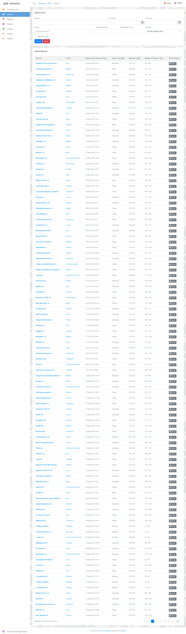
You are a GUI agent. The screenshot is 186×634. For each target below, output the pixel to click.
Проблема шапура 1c (44, 392)
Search (38, 41)
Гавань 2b (39, 426)
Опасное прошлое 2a (44, 353)
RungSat (69, 526)
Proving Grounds (72, 264)
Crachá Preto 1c (42, 225)
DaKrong (69, 576)
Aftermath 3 (40, 509)
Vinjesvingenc (71, 102)
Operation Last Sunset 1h (45, 370)
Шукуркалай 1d (42, 543)
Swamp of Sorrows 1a (44, 136)
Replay (173, 63)
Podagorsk (70, 219)
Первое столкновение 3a (45, 125)
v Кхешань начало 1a (44, 532)
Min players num (102, 27)
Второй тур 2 (41, 91)
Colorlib (123, 631)
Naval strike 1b (41, 236)
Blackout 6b (40, 431)
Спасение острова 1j (44, 242)
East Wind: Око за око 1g (45, 604)
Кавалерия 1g (41, 247)
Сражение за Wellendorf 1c (46, 80)
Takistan (69, 108)
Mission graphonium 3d (44, 442)
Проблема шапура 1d (44, 208)
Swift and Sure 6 (42, 314)
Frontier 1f (40, 565)
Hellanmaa (70, 74)
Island (37, 27)
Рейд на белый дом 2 (44, 320)
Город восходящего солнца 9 (47, 192)
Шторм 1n (40, 197)
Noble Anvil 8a (41, 521)
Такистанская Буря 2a (44, 108)
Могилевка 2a (41, 554)
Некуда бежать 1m (43, 203)
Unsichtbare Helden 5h (44, 130)
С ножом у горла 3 (43, 515)
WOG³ (50, 3)
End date (149, 18)
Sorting (148, 27)
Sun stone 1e (40, 147)
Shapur (68, 208)
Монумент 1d (41, 337)
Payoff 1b (39, 415)
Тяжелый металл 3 (43, 253)
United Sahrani (71, 298)
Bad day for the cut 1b (44, 470)
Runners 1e (40, 153)
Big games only (43, 36)
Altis (67, 63)
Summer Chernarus (73, 158)
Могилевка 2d (41, 158)
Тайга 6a (39, 275)
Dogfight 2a (40, 292)
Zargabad (69, 359)
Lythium (69, 125)
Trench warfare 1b (43, 437)
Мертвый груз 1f (42, 482)
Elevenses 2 (40, 325)
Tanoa (68, 147)
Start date (112, 18)
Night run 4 (40, 286)
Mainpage (42, 3)
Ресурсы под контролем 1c (46, 63)
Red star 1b (40, 610)
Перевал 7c (40, 331)
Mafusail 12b (41, 359)
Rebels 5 (39, 113)
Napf (67, 153)
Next (178, 621)
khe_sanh (69, 532)
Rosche (68, 80)
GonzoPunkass (106, 631)
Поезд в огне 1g (42, 119)
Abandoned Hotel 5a (43, 231)
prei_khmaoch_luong (73, 537)
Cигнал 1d (40, 169)
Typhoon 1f (40, 487)
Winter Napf (70, 164)
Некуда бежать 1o (43, 86)
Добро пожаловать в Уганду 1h (48, 270)
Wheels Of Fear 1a (42, 180)
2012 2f (39, 364)
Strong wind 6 (41, 97)
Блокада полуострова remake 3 (48, 498)
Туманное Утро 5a (43, 348)
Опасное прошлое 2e (44, 219)
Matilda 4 (39, 599)
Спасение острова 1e (44, 476)
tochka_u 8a (40, 102)
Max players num (127, 27)
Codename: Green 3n (43, 387)
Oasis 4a (39, 459)
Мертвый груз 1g (42, 303)
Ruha (68, 119)
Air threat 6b (40, 548)
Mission (37, 18)
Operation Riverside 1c (44, 258)
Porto (68, 130)
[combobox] (65, 31)
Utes (67, 470)
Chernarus (69, 192)
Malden (68, 69)
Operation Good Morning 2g (46, 465)
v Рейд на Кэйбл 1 (42, 526)
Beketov (69, 509)
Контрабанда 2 (41, 214)
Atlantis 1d (40, 342)
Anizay (68, 270)
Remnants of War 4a (43, 298)
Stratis (68, 236)
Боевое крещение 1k (44, 398)
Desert (68, 180)
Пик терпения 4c (42, 615)
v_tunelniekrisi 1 (42, 576)
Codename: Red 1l (42, 186)
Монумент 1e (41, 141)
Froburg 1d (40, 164)
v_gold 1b (39, 537)
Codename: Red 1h (43, 409)
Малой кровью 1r (42, 404)
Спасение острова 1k (44, 69)
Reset (46, 41)
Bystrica (69, 91)
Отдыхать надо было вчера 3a (47, 376)
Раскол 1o (40, 175)
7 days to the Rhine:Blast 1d (46, 264)
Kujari (68, 136)
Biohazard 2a (41, 281)
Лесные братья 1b (43, 74)
